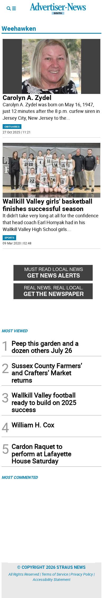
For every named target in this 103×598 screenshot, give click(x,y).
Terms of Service (54, 574)
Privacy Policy (82, 574)
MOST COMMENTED (20, 477)
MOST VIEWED (14, 330)
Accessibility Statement (52, 579)
